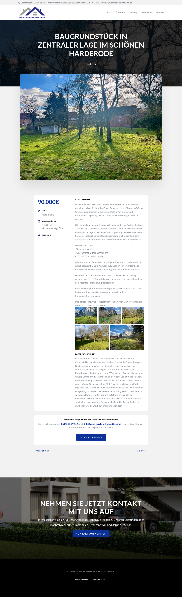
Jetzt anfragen (91, 437)
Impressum (81, 579)
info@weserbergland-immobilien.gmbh (103, 424)
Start (109, 12)
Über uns (120, 12)
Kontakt (160, 12)
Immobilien (146, 12)
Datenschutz (99, 579)
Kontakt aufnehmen (91, 533)
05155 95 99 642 (69, 424)
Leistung (133, 12)
